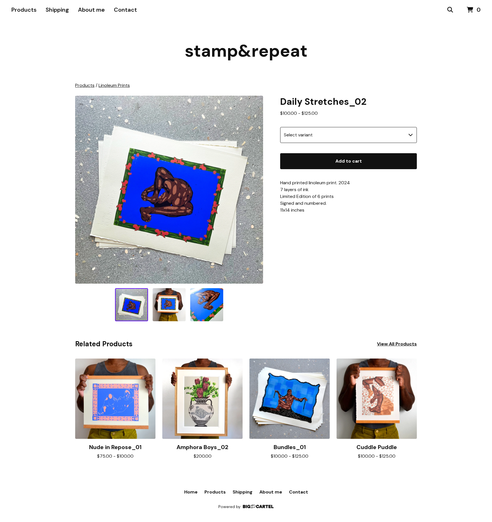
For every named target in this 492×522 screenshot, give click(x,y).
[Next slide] (255, 189)
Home (191, 492)
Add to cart (348, 161)
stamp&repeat (246, 51)
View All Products (397, 344)
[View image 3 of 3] (206, 304)
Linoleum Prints (114, 85)
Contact (125, 9)
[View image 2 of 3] (169, 304)
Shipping (57, 9)
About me (91, 9)
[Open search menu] (450, 10)
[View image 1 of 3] (131, 304)
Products (23, 9)
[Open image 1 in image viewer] (169, 190)
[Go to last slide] (83, 189)
